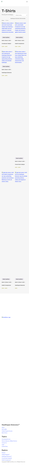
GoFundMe (4, 429)
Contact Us (4, 442)
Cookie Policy (5, 446)
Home (11, 14)
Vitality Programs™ (6, 454)
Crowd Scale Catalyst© (7, 458)
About (3, 427)
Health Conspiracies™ (6, 460)
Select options (6, 37)
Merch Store (4, 432)
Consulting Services (6, 439)
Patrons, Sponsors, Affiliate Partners (9, 441)
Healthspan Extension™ (7, 456)
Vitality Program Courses (7, 431)
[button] (27, 1)
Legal (3, 444)
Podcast (3, 452)
